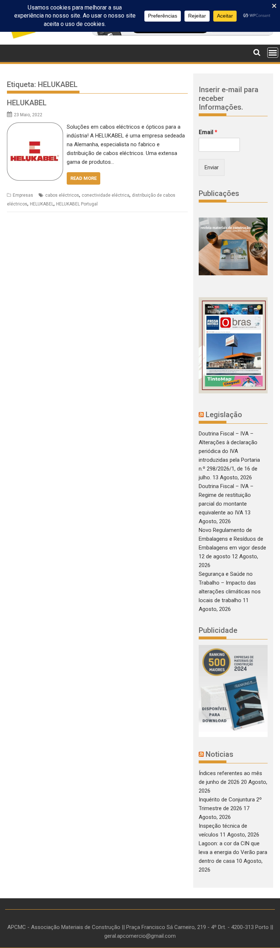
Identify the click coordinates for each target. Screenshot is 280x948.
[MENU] (272, 53)
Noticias (219, 754)
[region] (233, 691)
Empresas (23, 195)
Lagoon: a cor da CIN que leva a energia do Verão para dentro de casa (233, 852)
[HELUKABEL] (35, 127)
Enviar (212, 167)
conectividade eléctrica (105, 195)
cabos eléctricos (62, 195)
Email (208, 132)
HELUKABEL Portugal (77, 204)
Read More (83, 178)
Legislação (224, 414)
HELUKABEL (27, 102)
